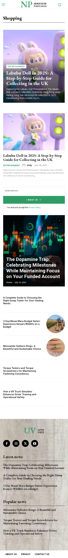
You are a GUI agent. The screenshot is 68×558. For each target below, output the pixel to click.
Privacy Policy (34, 207)
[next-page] (59, 220)
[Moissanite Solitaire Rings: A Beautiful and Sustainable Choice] (55, 347)
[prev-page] (53, 220)
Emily (29, 165)
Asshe (9, 282)
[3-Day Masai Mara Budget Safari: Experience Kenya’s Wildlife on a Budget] (55, 324)
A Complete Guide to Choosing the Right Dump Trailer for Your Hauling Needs (23, 300)
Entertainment (16, 66)
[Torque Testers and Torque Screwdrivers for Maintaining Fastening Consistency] (55, 371)
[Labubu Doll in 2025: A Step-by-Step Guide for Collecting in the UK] (34, 131)
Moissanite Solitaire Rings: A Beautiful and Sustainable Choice (22, 347)
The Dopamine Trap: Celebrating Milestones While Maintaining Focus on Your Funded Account (33, 267)
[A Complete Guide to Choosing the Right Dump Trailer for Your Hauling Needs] (55, 300)
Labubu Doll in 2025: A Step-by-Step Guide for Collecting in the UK (29, 78)
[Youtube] (34, 443)
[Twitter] (25, 443)
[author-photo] (24, 165)
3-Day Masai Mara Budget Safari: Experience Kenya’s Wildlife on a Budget (21, 324)
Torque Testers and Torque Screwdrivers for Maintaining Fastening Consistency (19, 371)
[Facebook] (6, 443)
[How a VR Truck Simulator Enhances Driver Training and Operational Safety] (55, 394)
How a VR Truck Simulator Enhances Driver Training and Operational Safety (19, 394)
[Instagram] (15, 443)
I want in (32, 200)
